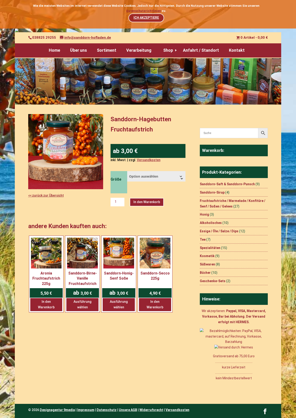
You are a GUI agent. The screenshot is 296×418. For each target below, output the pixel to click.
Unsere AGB (128, 410)
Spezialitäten (210, 248)
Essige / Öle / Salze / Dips (219, 231)
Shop (168, 50)
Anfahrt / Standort (201, 50)
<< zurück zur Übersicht (46, 195)
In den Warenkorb (146, 202)
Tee (203, 239)
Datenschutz (107, 410)
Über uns (78, 50)
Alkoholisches (211, 223)
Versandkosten (148, 160)
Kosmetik (207, 256)
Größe (116, 179)
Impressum (85, 410)
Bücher (205, 272)
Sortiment (106, 50)
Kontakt (237, 50)
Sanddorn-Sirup (212, 192)
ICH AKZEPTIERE (146, 17)
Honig (204, 214)
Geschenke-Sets (212, 281)
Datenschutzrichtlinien (143, 11)
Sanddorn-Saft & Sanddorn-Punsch (227, 184)
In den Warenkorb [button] (46, 304)
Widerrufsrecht (151, 410)
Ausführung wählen (82, 304)
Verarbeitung (138, 50)
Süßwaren (207, 264)
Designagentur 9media (57, 410)
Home (54, 50)
